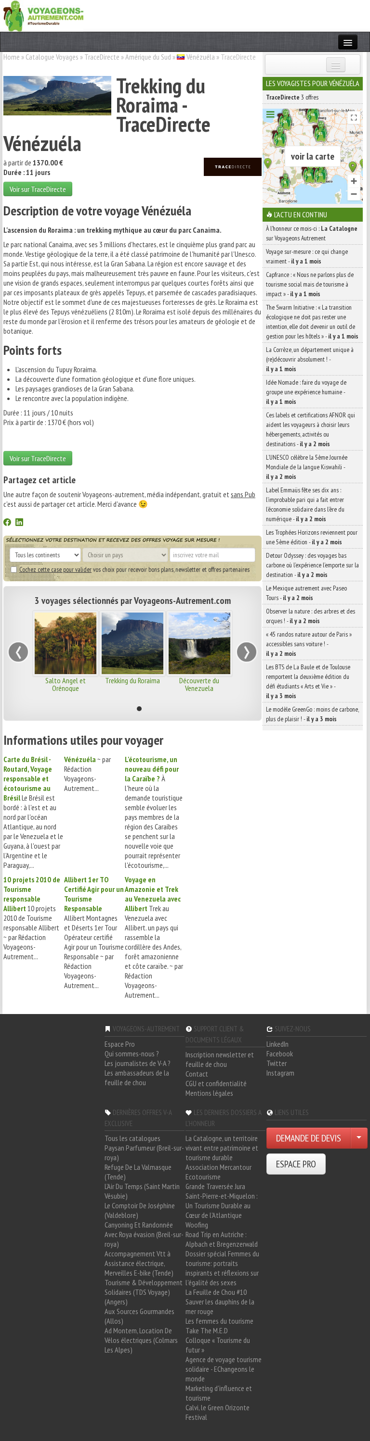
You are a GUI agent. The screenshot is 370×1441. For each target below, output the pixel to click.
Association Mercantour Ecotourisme (218, 1171)
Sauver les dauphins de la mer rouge (219, 1306)
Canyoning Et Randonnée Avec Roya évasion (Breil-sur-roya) (144, 1234)
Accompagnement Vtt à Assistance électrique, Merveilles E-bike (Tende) (139, 1263)
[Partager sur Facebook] (7, 523)
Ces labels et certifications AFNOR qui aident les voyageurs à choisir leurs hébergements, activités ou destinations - (310, 429)
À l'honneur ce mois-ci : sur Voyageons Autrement (311, 233)
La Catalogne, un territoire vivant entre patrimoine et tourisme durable (221, 1147)
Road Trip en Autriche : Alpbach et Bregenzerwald (221, 1239)
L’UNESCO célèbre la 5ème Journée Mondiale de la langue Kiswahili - (306, 467)
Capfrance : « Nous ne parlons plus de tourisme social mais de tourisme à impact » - (310, 284)
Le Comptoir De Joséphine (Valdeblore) (140, 1210)
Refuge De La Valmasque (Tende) (138, 1171)
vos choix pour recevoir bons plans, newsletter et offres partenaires (134, 569)
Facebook (279, 1053)
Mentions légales (209, 1093)
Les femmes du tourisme (219, 1321)
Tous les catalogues (132, 1138)
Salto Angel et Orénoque (65, 684)
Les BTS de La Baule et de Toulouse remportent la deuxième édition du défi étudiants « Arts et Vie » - (308, 681)
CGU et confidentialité (216, 1083)
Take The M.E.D (206, 1330)
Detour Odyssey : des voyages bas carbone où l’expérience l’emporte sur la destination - (312, 565)
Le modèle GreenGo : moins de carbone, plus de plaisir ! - (312, 714)
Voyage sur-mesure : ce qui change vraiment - (307, 256)
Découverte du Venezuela (199, 684)
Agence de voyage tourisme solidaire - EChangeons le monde (223, 1368)
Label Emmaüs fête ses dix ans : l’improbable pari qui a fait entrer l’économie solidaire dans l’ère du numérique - (305, 504)
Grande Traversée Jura (215, 1186)
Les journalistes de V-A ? (138, 1063)
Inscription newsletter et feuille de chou (219, 1059)
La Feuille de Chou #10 (216, 1292)
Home (11, 57)
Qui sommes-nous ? (132, 1053)
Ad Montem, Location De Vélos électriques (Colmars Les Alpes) (141, 1340)
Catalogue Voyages (52, 57)
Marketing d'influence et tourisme (218, 1393)
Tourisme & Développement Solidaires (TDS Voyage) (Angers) (144, 1292)
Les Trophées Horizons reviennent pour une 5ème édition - (311, 537)
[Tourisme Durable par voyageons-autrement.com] (43, 15)
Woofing (196, 1224)
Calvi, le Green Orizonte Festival (217, 1412)
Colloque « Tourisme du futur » (217, 1344)
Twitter (276, 1063)
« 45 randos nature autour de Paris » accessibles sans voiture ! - (309, 644)
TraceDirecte (101, 57)
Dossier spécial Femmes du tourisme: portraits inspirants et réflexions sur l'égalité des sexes (222, 1268)
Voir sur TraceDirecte (38, 189)
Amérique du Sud (148, 57)
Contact (196, 1073)
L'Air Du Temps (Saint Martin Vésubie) (142, 1191)
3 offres (292, 97)
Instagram (280, 1073)
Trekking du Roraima (132, 680)
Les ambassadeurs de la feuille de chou (137, 1077)
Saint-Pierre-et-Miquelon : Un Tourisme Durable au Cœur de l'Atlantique (221, 1205)
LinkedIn (277, 1044)
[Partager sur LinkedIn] (19, 523)
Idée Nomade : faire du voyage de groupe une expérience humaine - (306, 392)
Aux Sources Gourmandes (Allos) (139, 1316)
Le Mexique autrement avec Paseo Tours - (306, 593)
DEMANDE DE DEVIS (308, 1138)
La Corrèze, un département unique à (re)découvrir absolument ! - (310, 359)
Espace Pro (120, 1044)
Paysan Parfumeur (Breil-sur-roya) (144, 1152)
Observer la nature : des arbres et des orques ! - (310, 616)
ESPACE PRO (296, 1164)
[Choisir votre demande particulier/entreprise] (359, 1138)
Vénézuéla (200, 57)
